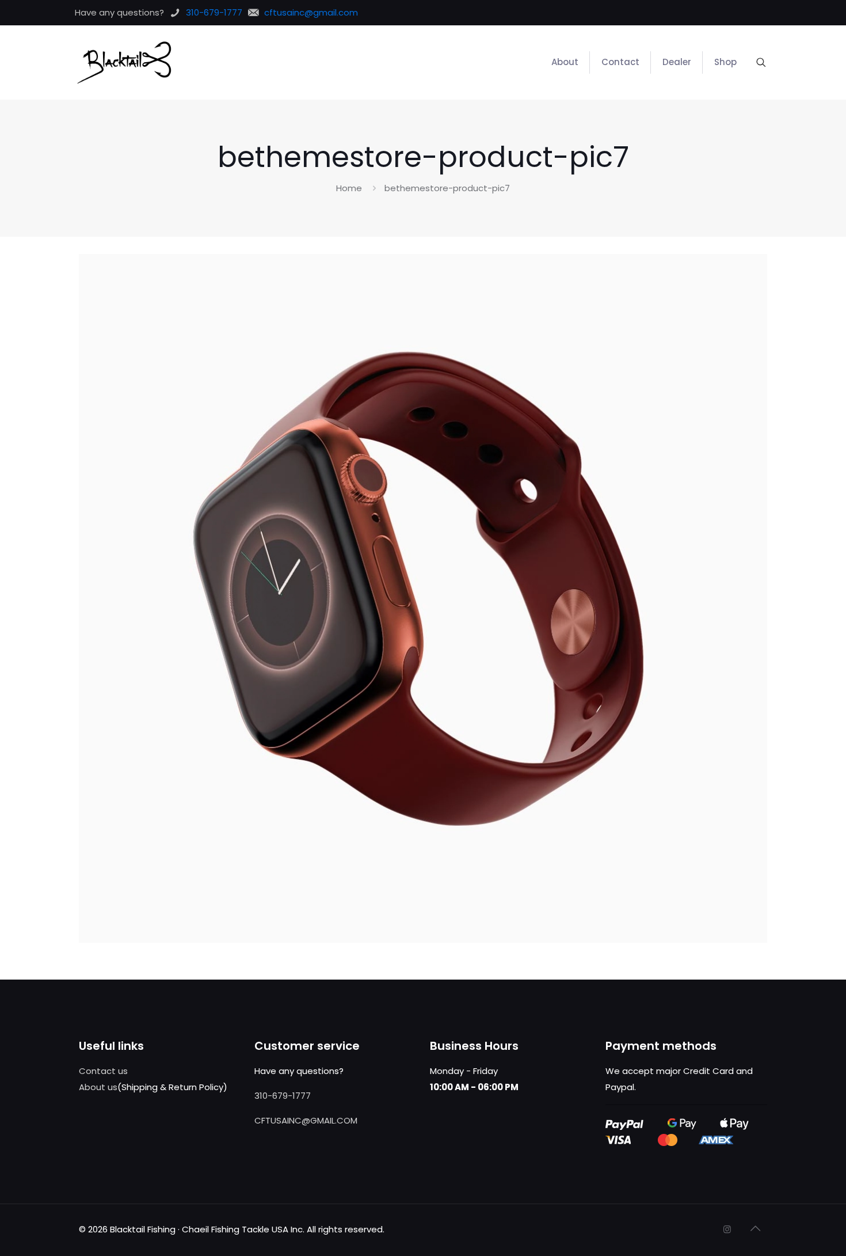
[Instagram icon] (727, 1229)
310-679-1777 (282, 1096)
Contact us (103, 1071)
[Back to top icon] (755, 1228)
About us (98, 1087)
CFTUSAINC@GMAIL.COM (305, 1120)
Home (349, 188)
